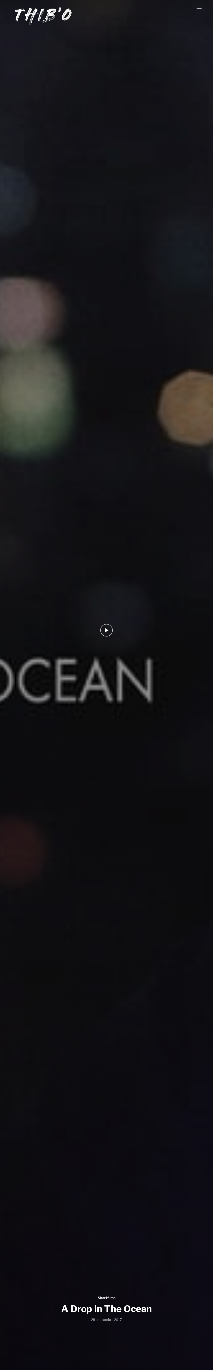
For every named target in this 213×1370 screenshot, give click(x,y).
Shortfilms (106, 1298)
